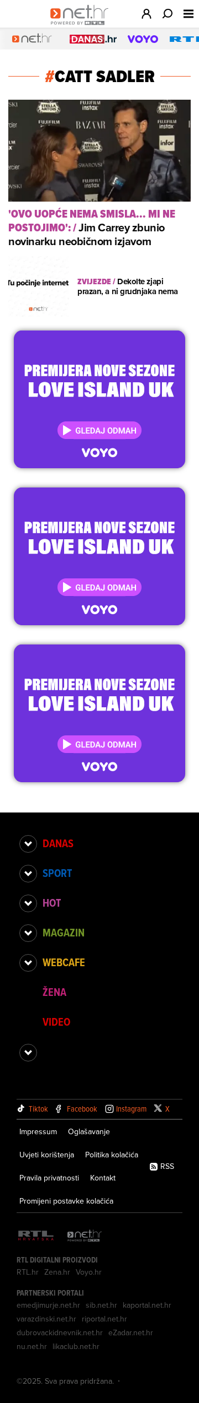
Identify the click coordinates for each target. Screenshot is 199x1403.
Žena (54, 992)
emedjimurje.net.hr (48, 1304)
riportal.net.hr (104, 1318)
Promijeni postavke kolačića (66, 1200)
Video (56, 1022)
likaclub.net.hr (76, 1346)
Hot (52, 903)
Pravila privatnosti (49, 1177)
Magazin (64, 932)
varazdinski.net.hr (46, 1318)
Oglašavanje (89, 1131)
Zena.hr (57, 1271)
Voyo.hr (89, 1271)
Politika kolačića (111, 1154)
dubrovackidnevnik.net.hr (60, 1332)
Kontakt (103, 1177)
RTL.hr (28, 1271)
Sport (57, 873)
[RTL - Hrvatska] (36, 1236)
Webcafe (64, 962)
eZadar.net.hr (130, 1332)
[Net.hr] (84, 1236)
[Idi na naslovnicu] (82, 25)
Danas (58, 843)
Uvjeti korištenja (46, 1154)
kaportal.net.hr (147, 1304)
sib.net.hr (101, 1304)
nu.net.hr (32, 1346)
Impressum (38, 1131)
